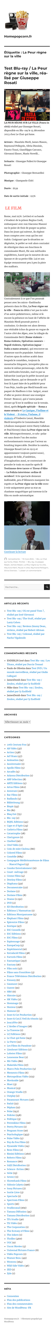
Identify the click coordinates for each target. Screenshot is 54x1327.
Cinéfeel (11, 841)
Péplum (11, 1107)
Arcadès (11, 771)
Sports (10, 1204)
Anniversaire (14, 764)
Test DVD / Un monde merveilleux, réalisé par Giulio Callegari (27, 672)
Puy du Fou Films (16, 1142)
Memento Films (15, 1072)
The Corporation (16, 1227)
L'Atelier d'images (17, 1026)
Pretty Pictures (15, 1126)
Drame (10, 899)
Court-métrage (15, 872)
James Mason (17, 565)
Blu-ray (31, 562)
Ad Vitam (12, 756)
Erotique (11, 926)
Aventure (12, 791)
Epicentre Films (15, 922)
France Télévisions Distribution (24, 976)
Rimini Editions (15, 1153)
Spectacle (12, 1196)
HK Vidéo (12, 999)
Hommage (12, 1003)
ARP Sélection (14, 779)
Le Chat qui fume (16, 1038)
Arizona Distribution (18, 775)
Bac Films (12, 794)
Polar (15, 562)
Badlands (12, 798)
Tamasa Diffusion (16, 1211)
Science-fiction (15, 1169)
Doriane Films (14, 895)
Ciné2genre (13, 837)
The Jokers (13, 1234)
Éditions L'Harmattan (19, 910)
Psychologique (15, 1134)
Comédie (11, 856)
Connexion (13, 1296)
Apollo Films (14, 767)
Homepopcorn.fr (18, 36)
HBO (9, 991)
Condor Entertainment (19, 868)
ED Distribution (15, 906)
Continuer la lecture (15, 551)
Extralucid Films (16, 953)
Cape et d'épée (15, 825)
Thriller (22, 562)
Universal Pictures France (21, 1250)
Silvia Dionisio (10, 570)
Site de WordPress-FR (19, 1307)
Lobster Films (14, 1053)
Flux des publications (18, 1300)
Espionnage (13, 941)
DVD (9, 902)
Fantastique (13, 960)
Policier (11, 1115)
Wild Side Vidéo (15, 1265)
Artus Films (13, 787)
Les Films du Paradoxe (19, 1045)
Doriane (11, 891)
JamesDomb (14, 559)
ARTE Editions (15, 783)
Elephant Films (15, 918)
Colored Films (14, 852)
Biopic (10, 806)
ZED (9, 1269)
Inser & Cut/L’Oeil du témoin (22, 1018)
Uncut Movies (14, 1246)
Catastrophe (13, 833)
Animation (13, 760)
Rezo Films (13, 1149)
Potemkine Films (16, 1122)
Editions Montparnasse (20, 914)
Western (11, 1261)
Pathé (10, 1103)
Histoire (11, 995)
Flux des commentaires (20, 1303)
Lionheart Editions (17, 1049)
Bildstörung (13, 802)
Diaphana (12, 883)
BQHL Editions (15, 821)
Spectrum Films (15, 1200)
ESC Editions (14, 933)
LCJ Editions (13, 1034)
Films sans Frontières (19, 972)
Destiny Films (14, 879)
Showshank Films (16, 1180)
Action (10, 752)
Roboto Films (14, 1157)
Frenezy (11, 980)
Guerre (10, 987)
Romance (12, 1161)
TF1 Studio (13, 1219)
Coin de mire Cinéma (18, 848)
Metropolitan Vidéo (17, 1076)
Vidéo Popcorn (15, 1254)
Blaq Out (11, 814)
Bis (37, 559)
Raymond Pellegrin (39, 568)
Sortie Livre (13, 1192)
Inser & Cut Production (19, 1014)
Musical (11, 1088)
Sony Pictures (14, 1188)
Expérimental (14, 949)
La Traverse (13, 1030)
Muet (10, 1084)
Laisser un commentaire (30, 570)
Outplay (11, 1095)
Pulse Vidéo (13, 1138)
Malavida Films (15, 1065)
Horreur (11, 1007)
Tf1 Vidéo (12, 1223)
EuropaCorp (13, 945)
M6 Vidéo (12, 1061)
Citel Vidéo (13, 845)
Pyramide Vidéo (15, 1146)
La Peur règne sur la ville (35, 565)
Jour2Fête (12, 1022)
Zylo (9, 1273)
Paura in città (24, 568)
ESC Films (12, 937)
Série (9, 1173)
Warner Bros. (14, 1258)
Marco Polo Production (19, 1068)
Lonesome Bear (15, 1057)
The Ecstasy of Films (18, 1231)
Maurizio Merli (10, 568)
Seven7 (11, 1177)
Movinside (12, 1080)
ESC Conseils (14, 930)
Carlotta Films (14, 829)
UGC (9, 1242)
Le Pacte (11, 1041)
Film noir (12, 968)
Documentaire (15, 887)
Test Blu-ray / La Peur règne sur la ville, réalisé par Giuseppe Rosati (26, 75)
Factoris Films (14, 957)
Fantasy (11, 964)
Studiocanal (13, 1207)
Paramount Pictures (18, 1099)
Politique (12, 1119)
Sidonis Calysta (15, 1184)
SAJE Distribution (16, 1165)
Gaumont (12, 984)
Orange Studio (15, 1092)
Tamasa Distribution (18, 1215)
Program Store (15, 1130)
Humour (11, 1011)
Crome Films (14, 875)
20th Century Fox (16, 744)
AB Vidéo (12, 748)
